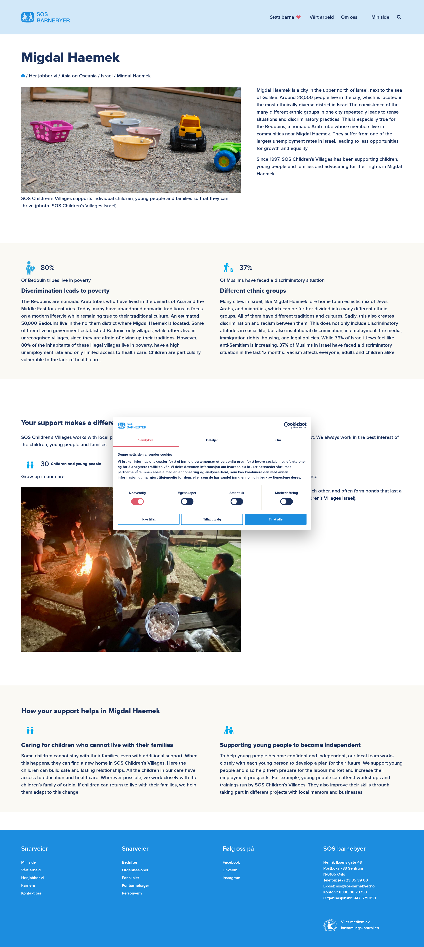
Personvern (132, 893)
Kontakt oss (31, 893)
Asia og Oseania (79, 76)
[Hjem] (23, 76)
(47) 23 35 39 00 (353, 880)
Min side (28, 862)
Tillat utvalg (212, 519)
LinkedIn (230, 870)
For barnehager (135, 885)
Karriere (28, 885)
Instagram (231, 878)
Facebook (231, 862)
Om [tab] (278, 440)
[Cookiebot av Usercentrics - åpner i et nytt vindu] (287, 425)
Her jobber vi (43, 76)
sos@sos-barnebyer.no (355, 886)
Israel (107, 76)
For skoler (130, 878)
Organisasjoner (135, 870)
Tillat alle (275, 519)
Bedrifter (129, 862)
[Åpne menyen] (399, 17)
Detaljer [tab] (212, 440)
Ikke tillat (148, 519)
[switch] (187, 501)
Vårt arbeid (31, 870)
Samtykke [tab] (145, 440)
